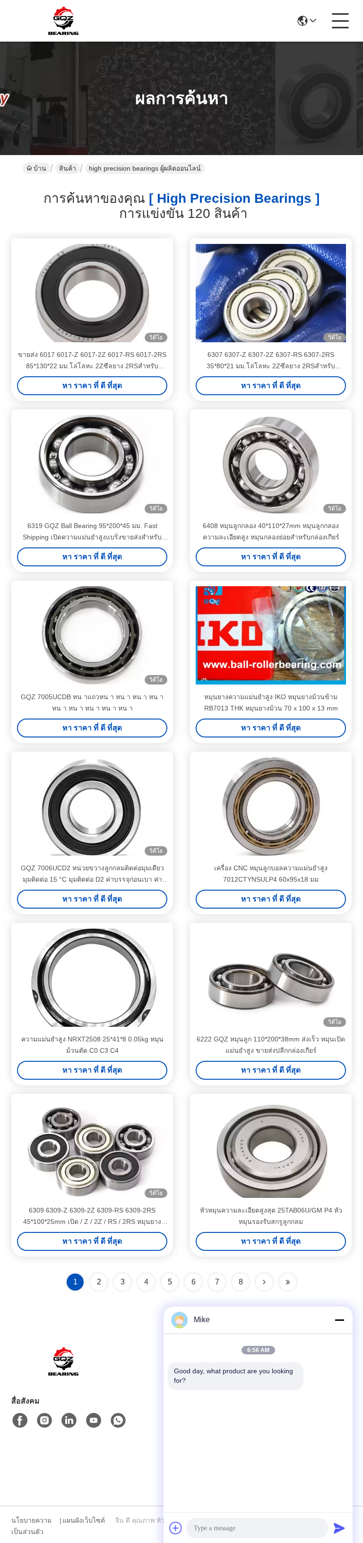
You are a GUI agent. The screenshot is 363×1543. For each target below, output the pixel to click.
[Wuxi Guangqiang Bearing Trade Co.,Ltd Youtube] (93, 1420)
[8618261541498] (118, 1420)
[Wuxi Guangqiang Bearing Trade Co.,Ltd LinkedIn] (69, 1420)
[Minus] (339, 1320)
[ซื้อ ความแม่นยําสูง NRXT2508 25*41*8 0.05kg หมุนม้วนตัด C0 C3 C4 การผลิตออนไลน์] (92, 977)
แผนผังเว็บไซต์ (83, 1520)
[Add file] (175, 1527)
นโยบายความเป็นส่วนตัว (31, 1526)
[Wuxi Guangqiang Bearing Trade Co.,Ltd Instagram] (44, 1420)
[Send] (339, 1527)
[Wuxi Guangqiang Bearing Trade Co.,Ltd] (63, 21)
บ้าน (40, 168)
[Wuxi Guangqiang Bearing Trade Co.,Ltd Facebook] (19, 1420)
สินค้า (67, 168)
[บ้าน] (63, 1373)
